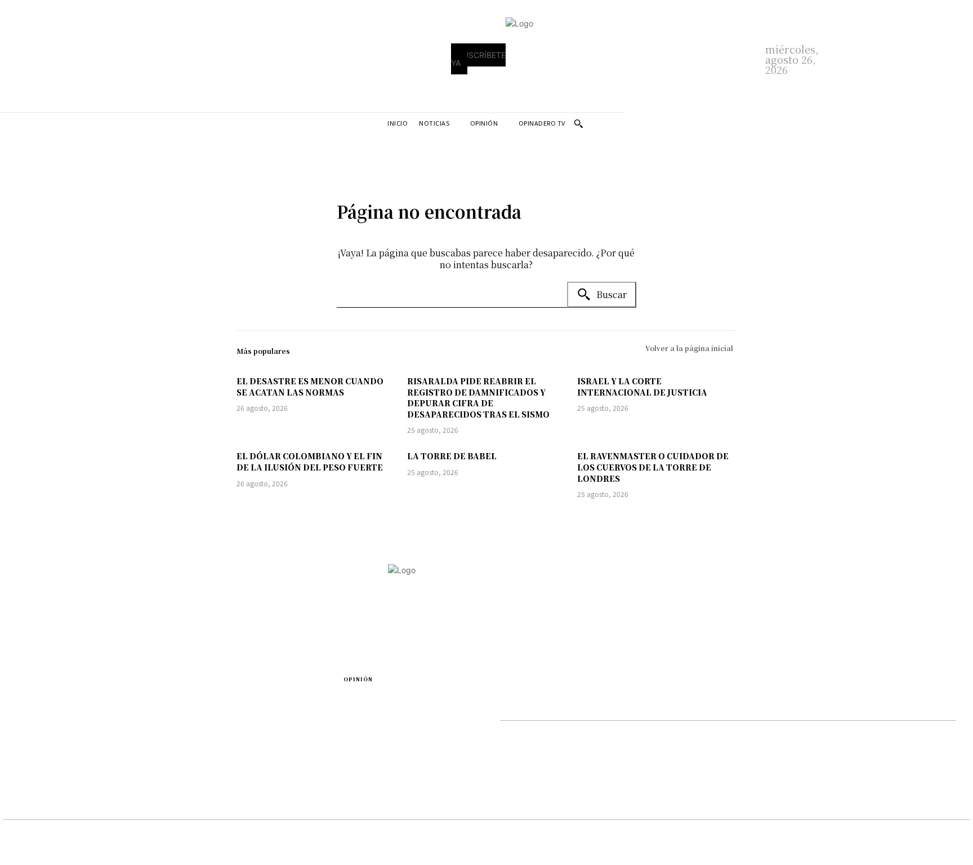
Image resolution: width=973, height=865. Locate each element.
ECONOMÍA (24, 731)
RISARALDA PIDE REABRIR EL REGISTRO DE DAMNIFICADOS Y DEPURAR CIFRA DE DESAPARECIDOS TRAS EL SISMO (478, 397)
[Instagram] (623, 706)
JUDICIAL (20, 760)
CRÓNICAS (193, 716)
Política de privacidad (540, 731)
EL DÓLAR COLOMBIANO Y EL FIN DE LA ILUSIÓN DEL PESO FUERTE (309, 461)
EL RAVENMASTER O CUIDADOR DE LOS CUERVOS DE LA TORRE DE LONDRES (653, 466)
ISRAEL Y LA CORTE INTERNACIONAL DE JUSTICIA (642, 386)
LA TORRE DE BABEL (452, 456)
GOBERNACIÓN (371, 743)
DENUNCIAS (196, 745)
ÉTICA (354, 728)
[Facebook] (503, 706)
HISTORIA (362, 757)
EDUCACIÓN (366, 699)
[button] (578, 123)
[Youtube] (743, 706)
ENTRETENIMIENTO (41, 745)
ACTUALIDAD (197, 702)
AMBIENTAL (25, 702)
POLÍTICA (21, 775)
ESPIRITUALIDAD (375, 713)
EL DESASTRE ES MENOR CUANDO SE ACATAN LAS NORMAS (309, 386)
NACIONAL (363, 772)
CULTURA (191, 731)
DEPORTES (23, 716)
